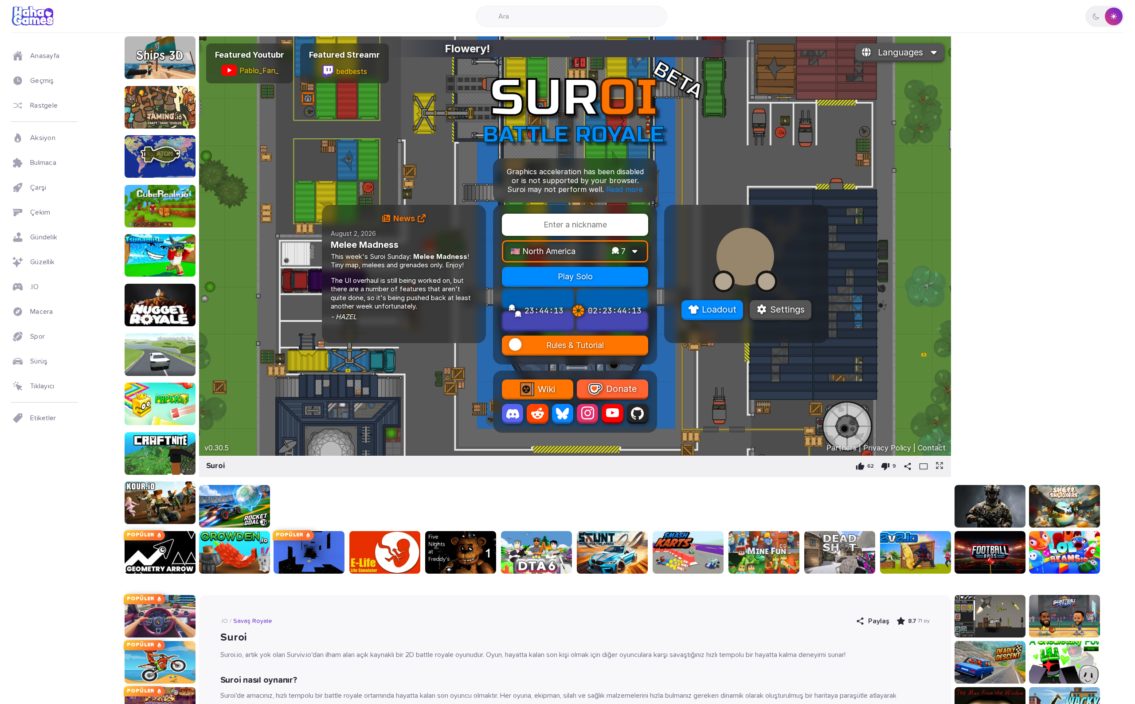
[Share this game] (907, 466)
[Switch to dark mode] (1105, 16)
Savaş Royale (252, 621)
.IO (224, 621)
